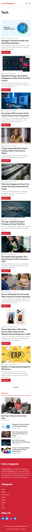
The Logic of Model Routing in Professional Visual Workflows (13, 222)
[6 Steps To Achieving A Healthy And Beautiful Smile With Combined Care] (6, 450)
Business (3, 492)
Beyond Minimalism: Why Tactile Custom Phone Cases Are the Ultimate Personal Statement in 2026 (15, 331)
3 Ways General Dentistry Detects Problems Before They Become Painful (14, 150)
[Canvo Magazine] (8, 3)
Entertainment (5, 494)
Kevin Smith (5, 38)
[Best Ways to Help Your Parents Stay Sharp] (16, 405)
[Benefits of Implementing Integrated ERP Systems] (16, 354)
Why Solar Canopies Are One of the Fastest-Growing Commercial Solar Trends (15, 186)
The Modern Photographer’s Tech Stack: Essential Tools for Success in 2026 (15, 259)
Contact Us (17, 529)
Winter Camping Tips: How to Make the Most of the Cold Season (20, 433)
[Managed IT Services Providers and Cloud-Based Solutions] (16, 28)
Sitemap (23, 529)
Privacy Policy (10, 529)
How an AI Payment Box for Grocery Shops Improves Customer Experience (15, 295)
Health (3, 500)
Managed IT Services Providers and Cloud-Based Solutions (14, 41)
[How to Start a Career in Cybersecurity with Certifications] (6, 442)
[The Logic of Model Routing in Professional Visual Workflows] (16, 209)
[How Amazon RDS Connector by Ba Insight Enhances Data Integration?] (16, 101)
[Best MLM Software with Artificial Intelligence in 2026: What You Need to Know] (16, 63)
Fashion (3, 497)
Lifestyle (3, 502)
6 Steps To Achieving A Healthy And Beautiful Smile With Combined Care (20, 449)
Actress (3, 489)
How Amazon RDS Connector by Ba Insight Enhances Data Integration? (15, 114)
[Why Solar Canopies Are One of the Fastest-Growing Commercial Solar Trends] (16, 171)
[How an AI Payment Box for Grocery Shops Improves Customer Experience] (16, 281)
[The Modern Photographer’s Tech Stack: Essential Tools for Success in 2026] (16, 244)
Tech (2, 505)
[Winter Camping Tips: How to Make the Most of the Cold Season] (6, 434)
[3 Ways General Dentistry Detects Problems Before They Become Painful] (16, 136)
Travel (3, 508)
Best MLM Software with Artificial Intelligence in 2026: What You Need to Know (15, 78)
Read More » (6, 52)
